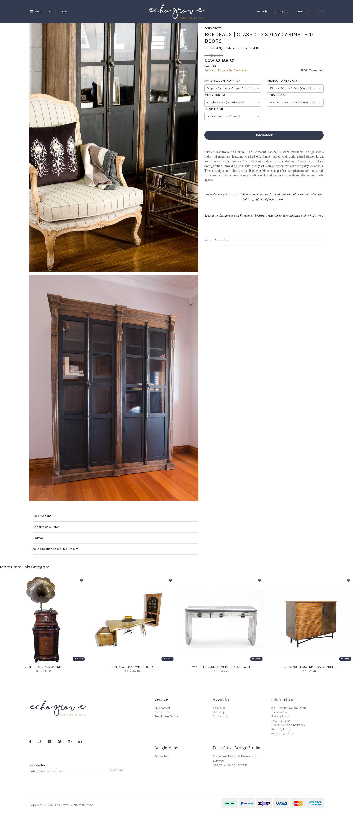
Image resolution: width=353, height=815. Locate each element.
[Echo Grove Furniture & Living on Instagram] (39, 742)
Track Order (162, 712)
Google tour (162, 756)
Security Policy (281, 729)
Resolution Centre (166, 716)
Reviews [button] (37, 538)
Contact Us (220, 716)
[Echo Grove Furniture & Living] (176, 11)
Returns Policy (281, 720)
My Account (162, 708)
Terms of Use (279, 712)
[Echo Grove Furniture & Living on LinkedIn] (80, 742)
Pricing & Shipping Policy (288, 725)
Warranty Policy (282, 733)
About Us (219, 708)
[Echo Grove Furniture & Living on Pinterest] (59, 742)
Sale (52, 11)
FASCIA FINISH (213, 109)
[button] (312, 70)
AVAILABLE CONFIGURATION (222, 80)
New (64, 11)
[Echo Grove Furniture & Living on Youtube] (49, 742)
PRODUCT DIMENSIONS (282, 80)
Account (303, 11)
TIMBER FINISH (277, 94)
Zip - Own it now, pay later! (288, 708)
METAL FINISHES (215, 94)
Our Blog (218, 712)
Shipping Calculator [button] (45, 527)
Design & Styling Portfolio (230, 765)
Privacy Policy (280, 716)
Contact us (282, 11)
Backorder (264, 135)
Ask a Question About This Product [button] (55, 549)
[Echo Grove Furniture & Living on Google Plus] (70, 742)
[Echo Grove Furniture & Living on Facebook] (30, 742)
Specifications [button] (41, 516)
